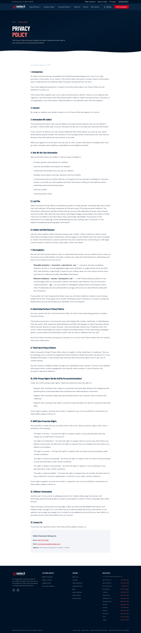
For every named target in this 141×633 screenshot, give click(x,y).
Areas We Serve (34, 7)
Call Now (109, 7)
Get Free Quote (121, 7)
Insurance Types (49, 7)
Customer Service (64, 7)
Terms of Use (76, 595)
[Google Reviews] (17, 590)
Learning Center (77, 586)
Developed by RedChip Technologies (119, 630)
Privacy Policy (76, 598)
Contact (85, 7)
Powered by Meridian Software (98, 630)
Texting (113, 2)
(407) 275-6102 (43, 540)
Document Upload (48, 586)
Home (14, 22)
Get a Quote (95, 7)
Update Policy (46, 583)
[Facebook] (13, 590)
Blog (73, 589)
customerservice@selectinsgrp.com (48, 544)
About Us (77, 7)
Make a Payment (90, 2)
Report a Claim (102, 2)
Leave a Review (77, 592)
